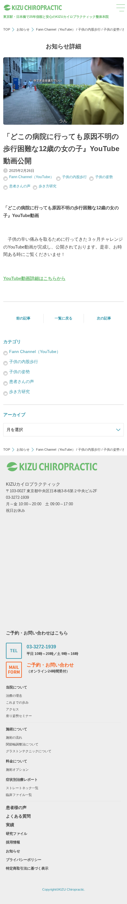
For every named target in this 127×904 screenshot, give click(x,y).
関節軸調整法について (22, 744)
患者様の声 (16, 807)
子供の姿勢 (111, 29)
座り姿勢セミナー (19, 716)
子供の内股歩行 (89, 29)
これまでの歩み (17, 702)
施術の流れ (14, 737)
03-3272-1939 (41, 646)
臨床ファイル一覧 (19, 795)
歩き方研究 (47, 186)
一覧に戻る (63, 318)
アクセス (12, 709)
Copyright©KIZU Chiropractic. (63, 889)
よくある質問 (18, 816)
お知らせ (23, 29)
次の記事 (104, 318)
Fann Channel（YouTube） (55, 29)
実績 (10, 824)
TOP (6, 29)
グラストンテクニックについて (28, 751)
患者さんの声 (19, 186)
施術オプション (17, 769)
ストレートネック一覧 (22, 788)
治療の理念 (14, 695)
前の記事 (23, 318)
